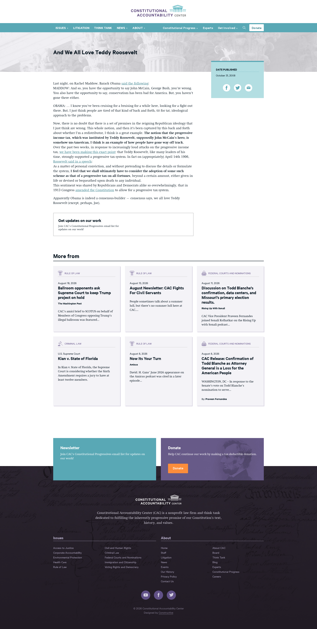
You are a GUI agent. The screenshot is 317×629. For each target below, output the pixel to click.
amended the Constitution (94, 190)
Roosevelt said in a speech (72, 161)
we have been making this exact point (87, 152)
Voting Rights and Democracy (122, 567)
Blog (215, 562)
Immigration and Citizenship (120, 562)
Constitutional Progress (179, 28)
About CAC (218, 548)
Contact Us (167, 581)
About (137, 28)
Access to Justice (63, 548)
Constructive (166, 612)
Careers (216, 576)
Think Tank (103, 28)
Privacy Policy (169, 576)
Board (215, 552)
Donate (256, 28)
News (121, 28)
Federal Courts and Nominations (123, 557)
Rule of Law (60, 567)
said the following (134, 83)
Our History (167, 571)
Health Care (59, 562)
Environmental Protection (67, 557)
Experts (208, 28)
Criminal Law (112, 552)
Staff (163, 552)
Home (164, 548)
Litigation (81, 28)
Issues (61, 28)
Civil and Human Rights (118, 548)
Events (165, 567)
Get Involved (226, 28)
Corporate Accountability (67, 552)
